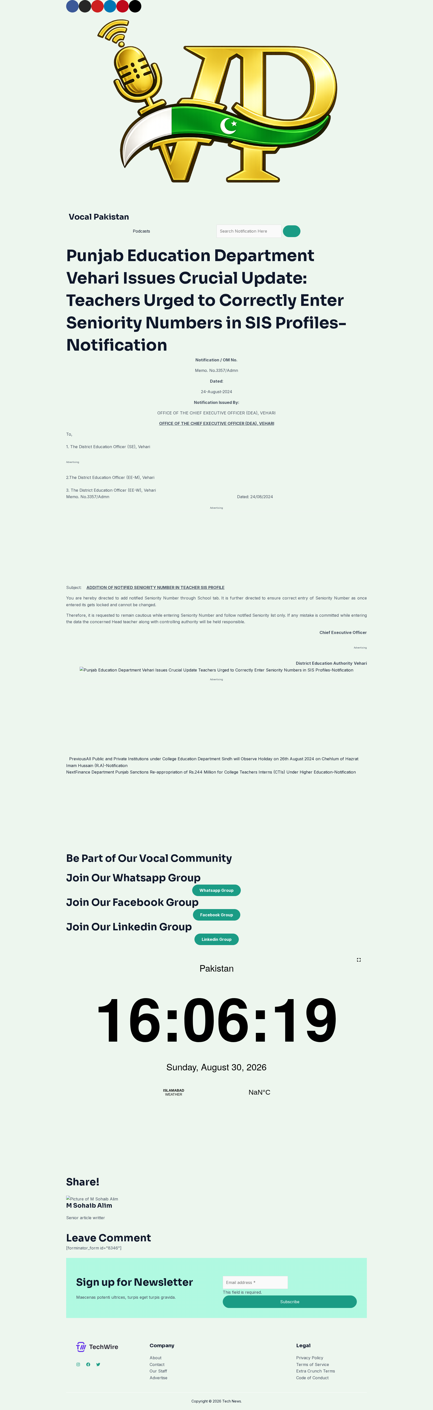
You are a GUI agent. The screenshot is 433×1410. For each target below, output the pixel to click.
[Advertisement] (216, 547)
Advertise (158, 1377)
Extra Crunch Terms (315, 1370)
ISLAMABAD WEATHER (216, 1092)
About (155, 1357)
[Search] (291, 231)
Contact (157, 1364)
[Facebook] (88, 1364)
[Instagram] (78, 1364)
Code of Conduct (312, 1377)
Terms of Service (312, 1364)
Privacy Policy (309, 1357)
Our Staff (158, 1370)
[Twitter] (98, 1364)
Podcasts (141, 231)
